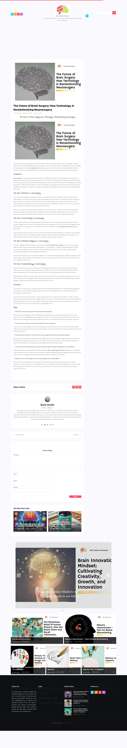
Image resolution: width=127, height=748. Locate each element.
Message (16, 455)
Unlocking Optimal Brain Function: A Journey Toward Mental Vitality (30, 525)
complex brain (34, 168)
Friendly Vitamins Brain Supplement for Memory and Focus (62, 524)
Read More (63, 602)
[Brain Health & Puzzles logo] (62, 11)
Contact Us (58, 703)
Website (15, 487)
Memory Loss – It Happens (93, 669)
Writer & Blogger (47, 408)
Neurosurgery (17, 178)
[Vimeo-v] (53, 425)
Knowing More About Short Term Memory (60, 668)
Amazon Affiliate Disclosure (48, 698)
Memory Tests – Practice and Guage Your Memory (26, 668)
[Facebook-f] (12, 14)
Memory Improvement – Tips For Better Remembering (86, 639)
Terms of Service (45, 703)
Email (15, 481)
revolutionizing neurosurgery (55, 245)
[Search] (114, 12)
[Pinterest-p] (50, 425)
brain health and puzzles (68, 723)
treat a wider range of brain (55, 350)
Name (15, 474)
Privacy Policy (43, 693)
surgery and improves (66, 226)
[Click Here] (87, 15)
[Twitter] (15, 14)
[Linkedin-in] (18, 14)
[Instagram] (21, 14)
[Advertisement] (63, 37)
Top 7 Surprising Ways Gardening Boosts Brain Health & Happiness (80, 710)
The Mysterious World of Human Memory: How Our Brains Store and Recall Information (37, 638)
